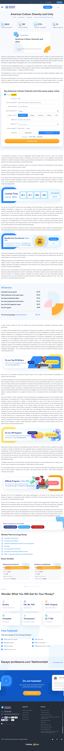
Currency (13, 98)
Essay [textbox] (21, 111)
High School (23, 115)
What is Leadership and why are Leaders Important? (18, 554)
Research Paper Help (45, 724)
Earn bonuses (53, 483)
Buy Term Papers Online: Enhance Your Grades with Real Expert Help (49, 732)
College (32, 115)
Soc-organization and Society (12, 549)
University (40, 115)
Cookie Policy (25, 717)
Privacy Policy (25, 712)
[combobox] (39, 110)
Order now (47, 7)
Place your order (32, 693)
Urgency (13, 119)
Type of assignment (10, 110)
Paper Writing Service (46, 729)
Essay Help (43, 722)
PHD (56, 115)
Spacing (13, 132)
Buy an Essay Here (45, 710)
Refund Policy (25, 714)
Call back (59, 2)
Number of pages (11, 128)
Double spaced (49, 132)
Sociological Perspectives (11, 538)
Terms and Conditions (27, 710)
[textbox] (39, 124)
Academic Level (11, 115)
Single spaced (28, 132)
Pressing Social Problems (11, 541)
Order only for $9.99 (51, 435)
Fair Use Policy (25, 719)
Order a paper (53, 239)
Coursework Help (45, 712)
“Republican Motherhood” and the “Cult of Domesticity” (19, 543)
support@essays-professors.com (11, 714)
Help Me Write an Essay (46, 714)
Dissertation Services (45, 720)
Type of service (11, 106)
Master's (49, 115)
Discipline (12, 124)
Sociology (7, 546)
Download (25, 564)
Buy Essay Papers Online (46, 727)
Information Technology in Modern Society (16, 551)
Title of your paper (10, 102)
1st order (11, 94)
